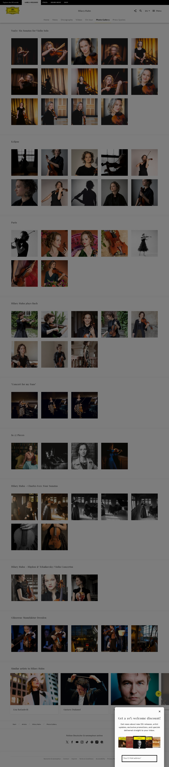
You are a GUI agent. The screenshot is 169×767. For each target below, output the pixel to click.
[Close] (159, 711)
